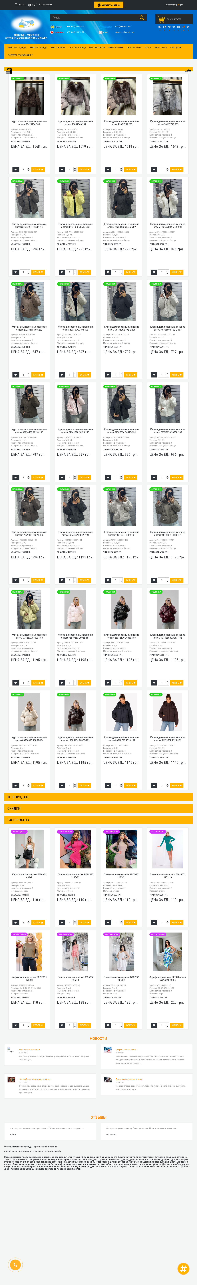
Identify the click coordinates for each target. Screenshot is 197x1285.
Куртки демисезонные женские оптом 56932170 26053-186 (121, 636)
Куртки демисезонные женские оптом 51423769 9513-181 (167, 739)
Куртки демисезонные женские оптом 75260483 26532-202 (121, 225)
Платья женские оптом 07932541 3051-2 (121, 979)
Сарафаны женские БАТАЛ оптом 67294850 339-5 (167, 979)
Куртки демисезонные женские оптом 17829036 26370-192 (29, 533)
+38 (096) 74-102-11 (124, 26)
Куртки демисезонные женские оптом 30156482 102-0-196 (29, 431)
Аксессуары (161, 47)
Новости (98, 1038)
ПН (159, 27)
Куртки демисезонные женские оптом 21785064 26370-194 (121, 431)
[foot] (188, 70)
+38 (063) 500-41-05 (75, 26)
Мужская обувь (97, 47)
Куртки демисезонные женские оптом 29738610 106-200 (29, 328)
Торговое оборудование (20, 55)
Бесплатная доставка (29, 1049)
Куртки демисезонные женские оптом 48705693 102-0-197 (167, 328)
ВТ (164, 27)
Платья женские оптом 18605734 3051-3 (75, 979)
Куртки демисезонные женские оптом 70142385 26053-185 (167, 636)
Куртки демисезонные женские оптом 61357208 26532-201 (167, 225)
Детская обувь (134, 47)
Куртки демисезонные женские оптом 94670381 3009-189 (167, 533)
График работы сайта (126, 1049)
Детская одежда (77, 47)
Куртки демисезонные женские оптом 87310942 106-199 (75, 328)
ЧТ (173, 27)
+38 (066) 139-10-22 (75, 32)
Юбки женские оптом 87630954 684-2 (29, 876)
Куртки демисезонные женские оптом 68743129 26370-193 (167, 431)
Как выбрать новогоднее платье (34, 1079)
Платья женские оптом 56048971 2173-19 (168, 876)
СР (169, 27)
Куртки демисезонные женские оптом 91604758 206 (121, 123)
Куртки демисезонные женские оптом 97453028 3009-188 (29, 636)
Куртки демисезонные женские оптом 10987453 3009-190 (121, 533)
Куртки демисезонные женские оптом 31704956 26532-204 (29, 225)
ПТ (178, 27)
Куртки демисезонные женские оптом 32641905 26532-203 (75, 225)
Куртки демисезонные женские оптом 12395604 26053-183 (75, 739)
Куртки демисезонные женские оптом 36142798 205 (167, 123)
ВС (188, 27)
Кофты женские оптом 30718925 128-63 (29, 979)
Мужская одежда (17, 47)
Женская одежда (38, 47)
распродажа (18, 820)
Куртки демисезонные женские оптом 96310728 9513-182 (121, 739)
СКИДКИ (13, 808)
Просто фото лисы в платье (129, 1079)
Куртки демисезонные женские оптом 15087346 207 (75, 123)
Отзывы (98, 1117)
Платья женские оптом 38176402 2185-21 (121, 876)
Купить (37, 169)
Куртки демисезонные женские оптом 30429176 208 (29, 123)
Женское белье (57, 47)
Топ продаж (18, 797)
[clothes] (9, 71)
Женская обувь (115, 47)
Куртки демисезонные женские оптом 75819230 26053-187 (75, 636)
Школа (148, 47)
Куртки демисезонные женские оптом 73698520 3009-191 (75, 533)
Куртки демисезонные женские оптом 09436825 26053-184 (29, 739)
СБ (183, 27)
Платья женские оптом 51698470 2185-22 (75, 876)
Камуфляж (175, 47)
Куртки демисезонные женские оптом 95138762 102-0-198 (121, 328)
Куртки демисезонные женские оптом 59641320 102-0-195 (75, 431)
